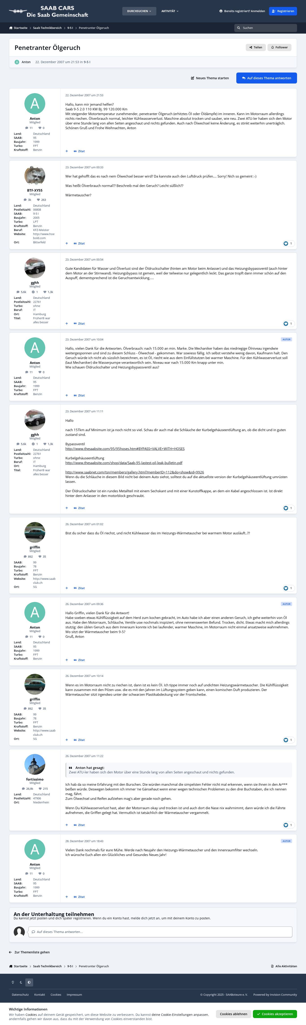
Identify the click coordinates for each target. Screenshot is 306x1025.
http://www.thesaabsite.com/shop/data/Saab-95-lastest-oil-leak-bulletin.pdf (123, 462)
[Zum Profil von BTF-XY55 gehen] (34, 175)
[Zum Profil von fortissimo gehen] (34, 764)
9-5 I (87, 62)
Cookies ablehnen (233, 1014)
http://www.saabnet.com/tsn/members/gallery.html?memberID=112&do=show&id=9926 (134, 472)
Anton (26, 62)
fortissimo (34, 779)
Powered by (275, 995)
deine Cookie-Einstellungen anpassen (180, 1014)
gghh (35, 283)
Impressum (74, 995)
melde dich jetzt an (145, 918)
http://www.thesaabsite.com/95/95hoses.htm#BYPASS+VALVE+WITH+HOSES (125, 448)
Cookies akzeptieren (277, 1014)
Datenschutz (20, 995)
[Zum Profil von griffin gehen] (34, 532)
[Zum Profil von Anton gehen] (17, 62)
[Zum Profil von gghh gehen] (34, 267)
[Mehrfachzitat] (66, 151)
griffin (35, 547)
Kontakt (39, 995)
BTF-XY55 (35, 190)
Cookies (56, 995)
